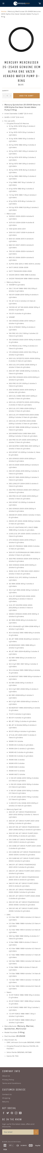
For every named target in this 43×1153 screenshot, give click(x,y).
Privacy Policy (8, 1079)
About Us (6, 1076)
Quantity (5, 90)
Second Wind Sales (14, 1142)
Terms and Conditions (11, 1083)
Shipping (6, 1098)
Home (3, 11)
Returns (5, 1102)
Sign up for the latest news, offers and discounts (18, 1125)
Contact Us (7, 1094)
